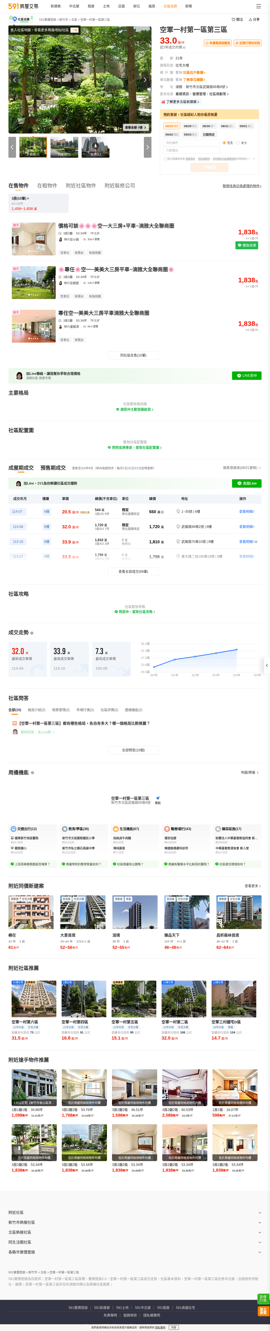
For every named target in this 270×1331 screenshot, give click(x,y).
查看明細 (246, 511)
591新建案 (102, 1308)
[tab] (21, 468)
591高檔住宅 (185, 1308)
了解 (74, 30)
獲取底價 (249, 245)
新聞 (188, 6)
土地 (106, 6)
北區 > (75, 19)
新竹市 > (65, 19)
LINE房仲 (250, 375)
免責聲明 (110, 1315)
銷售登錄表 (240, 468)
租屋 (91, 6)
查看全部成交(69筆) (133, 571)
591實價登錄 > (49, 19)
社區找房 (170, 6)
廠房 (151, 6)
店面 (121, 6)
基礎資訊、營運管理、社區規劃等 (201, 94)
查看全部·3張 (134, 127)
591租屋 (163, 1308)
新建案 (56, 6)
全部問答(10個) (133, 750)
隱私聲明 (160, 1327)
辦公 (136, 6)
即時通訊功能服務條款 (224, 159)
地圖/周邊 (248, 772)
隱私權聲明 (204, 159)
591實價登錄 (78, 1308)
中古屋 (74, 6)
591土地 (122, 1308)
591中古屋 (143, 1308)
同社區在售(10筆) (133, 355)
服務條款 (190, 159)
